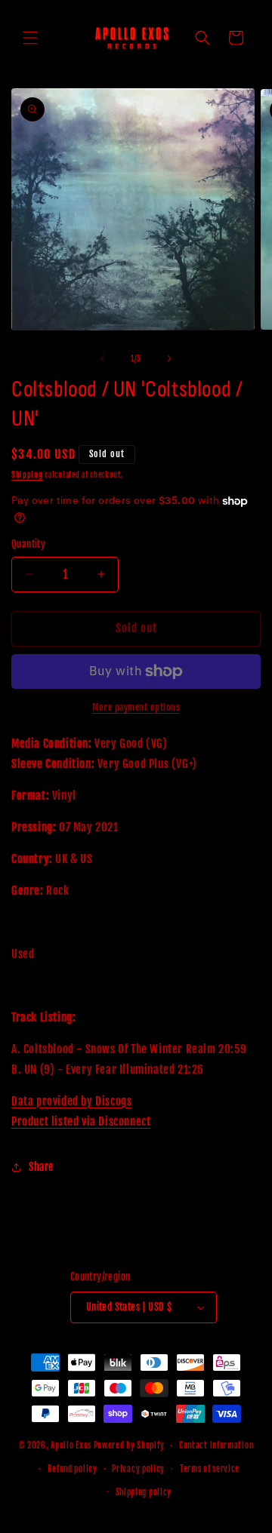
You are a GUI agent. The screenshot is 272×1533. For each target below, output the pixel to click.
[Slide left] (102, 358)
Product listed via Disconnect (80, 1121)
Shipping (27, 474)
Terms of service (210, 1469)
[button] (30, 37)
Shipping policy (144, 1492)
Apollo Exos (71, 1445)
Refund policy (72, 1469)
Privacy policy (138, 1469)
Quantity (28, 544)
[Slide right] (169, 358)
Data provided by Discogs (71, 1101)
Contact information (216, 1445)
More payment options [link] (136, 707)
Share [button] (41, 1166)
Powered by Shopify (129, 1445)
